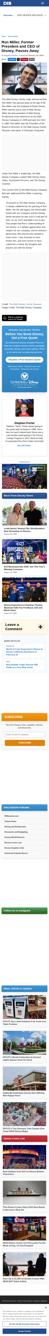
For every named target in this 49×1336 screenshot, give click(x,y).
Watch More (37, 468)
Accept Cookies (24, 1331)
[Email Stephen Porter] (24, 451)
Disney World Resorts (14, 837)
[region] (24, 1320)
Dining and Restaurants (15, 827)
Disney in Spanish (40, 1301)
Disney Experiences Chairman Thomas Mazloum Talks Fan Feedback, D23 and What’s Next (23, 608)
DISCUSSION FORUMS (16, 807)
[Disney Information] (7, 3)
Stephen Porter (11, 55)
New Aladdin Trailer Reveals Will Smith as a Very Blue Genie (22, 665)
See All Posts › (24, 445)
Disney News (13, 36)
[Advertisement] (24, 276)
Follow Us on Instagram (17, 910)
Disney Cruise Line (13, 842)
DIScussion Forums (9, 1301)
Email (32, 59)
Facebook (12, 59)
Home (4, 36)
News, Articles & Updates (18, 988)
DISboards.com (11, 816)
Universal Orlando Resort (16, 853)
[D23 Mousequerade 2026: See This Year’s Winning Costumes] (24, 551)
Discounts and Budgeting (16, 832)
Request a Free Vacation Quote (24, 359)
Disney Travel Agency (25, 1301)
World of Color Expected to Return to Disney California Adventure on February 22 (24, 650)
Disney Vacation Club (14, 848)
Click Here (7, 15)
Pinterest (24, 59)
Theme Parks (10, 821)
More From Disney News (18, 495)
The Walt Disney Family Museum (25, 304)
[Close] (46, 1307)
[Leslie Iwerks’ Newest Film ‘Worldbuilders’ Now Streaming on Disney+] (24, 513)
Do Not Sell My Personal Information (24, 1324)
